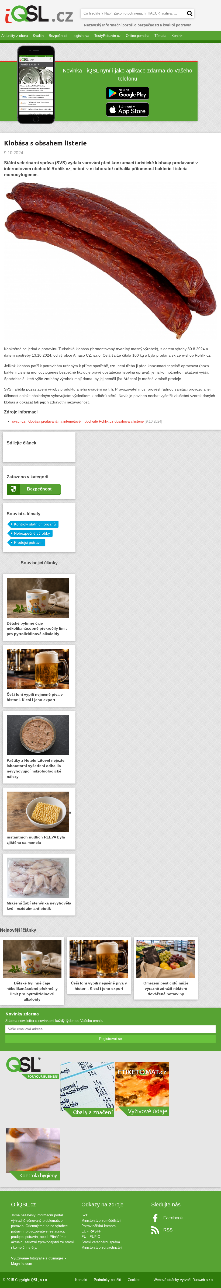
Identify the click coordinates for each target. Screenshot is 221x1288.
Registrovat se (110, 1039)
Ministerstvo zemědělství (101, 1221)
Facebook (173, 1217)
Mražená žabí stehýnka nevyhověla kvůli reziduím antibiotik (39, 906)
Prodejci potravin (28, 542)
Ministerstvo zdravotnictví (101, 1247)
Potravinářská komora (98, 1226)
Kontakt (177, 36)
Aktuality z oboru (14, 36)
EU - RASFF (91, 1231)
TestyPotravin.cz (107, 36)
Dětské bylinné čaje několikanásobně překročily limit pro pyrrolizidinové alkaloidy (37, 628)
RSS (167, 1230)
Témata (160, 36)
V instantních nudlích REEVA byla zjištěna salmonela (39, 828)
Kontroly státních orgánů (35, 524)
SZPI (85, 1215)
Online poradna (137, 36)
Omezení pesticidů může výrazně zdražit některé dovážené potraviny (165, 988)
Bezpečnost (58, 36)
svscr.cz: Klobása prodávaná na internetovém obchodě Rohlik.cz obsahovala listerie (78, 421)
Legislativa (80, 36)
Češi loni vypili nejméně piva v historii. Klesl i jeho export (35, 697)
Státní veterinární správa (100, 1242)
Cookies (134, 1280)
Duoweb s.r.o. (203, 1280)
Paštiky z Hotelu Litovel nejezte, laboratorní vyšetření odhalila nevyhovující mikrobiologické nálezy (36, 768)
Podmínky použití (107, 1280)
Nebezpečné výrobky (32, 533)
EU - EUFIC (90, 1237)
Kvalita (38, 36)
